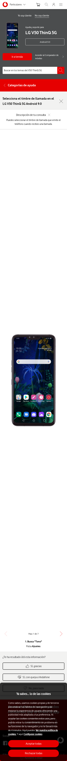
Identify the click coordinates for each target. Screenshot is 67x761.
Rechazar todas (33, 753)
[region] (33, 722)
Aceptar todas (33, 743)
